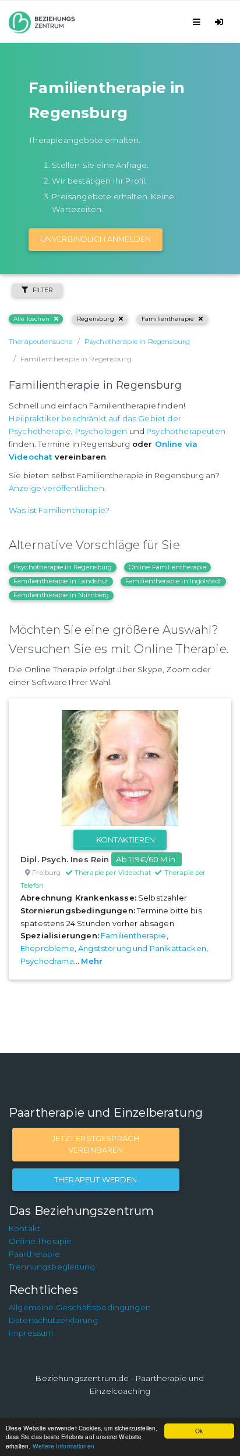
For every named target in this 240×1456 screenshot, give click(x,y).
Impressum (31, 1332)
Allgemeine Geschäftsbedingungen (80, 1307)
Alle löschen (31, 318)
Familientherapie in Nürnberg (61, 595)
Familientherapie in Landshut (60, 581)
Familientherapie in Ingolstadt (173, 581)
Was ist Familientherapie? (59, 510)
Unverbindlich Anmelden (95, 238)
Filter (43, 290)
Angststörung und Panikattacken (142, 948)
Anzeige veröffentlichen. (57, 488)
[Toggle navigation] (198, 21)
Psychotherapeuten (185, 431)
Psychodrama (47, 961)
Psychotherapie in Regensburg (62, 567)
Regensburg (95, 318)
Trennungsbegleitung (52, 1266)
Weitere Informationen (63, 1445)
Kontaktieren (126, 839)
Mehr (92, 961)
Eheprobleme (47, 948)
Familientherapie (168, 318)
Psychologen (101, 431)
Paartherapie (34, 1253)
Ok (199, 1430)
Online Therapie (40, 1241)
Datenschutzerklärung (53, 1320)
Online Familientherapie (168, 567)
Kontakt (24, 1228)
